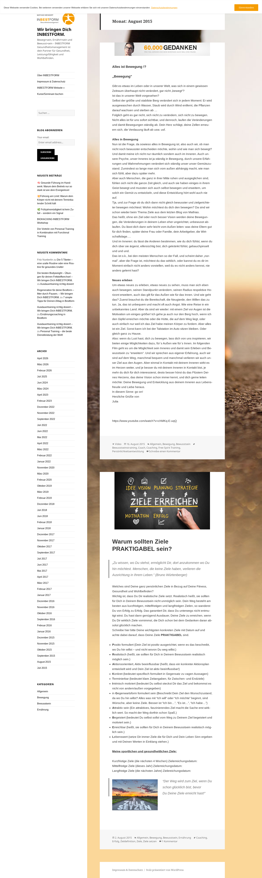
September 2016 (46, 619)
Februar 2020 (44, 479)
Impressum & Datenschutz (51, 81)
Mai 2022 (42, 437)
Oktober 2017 (44, 546)
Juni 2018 (42, 516)
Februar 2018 (44, 522)
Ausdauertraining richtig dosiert (57, 284)
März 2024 (43, 388)
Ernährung (43, 709)
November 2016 (45, 607)
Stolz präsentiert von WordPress (165, 870)
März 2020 (43, 473)
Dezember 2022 (45, 407)
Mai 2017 (42, 571)
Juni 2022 (42, 431)
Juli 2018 (42, 510)
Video (118, 444)
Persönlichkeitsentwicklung (128, 451)
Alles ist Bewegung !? (129, 67)
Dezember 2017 (45, 534)
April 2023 (42, 394)
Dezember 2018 (45, 504)
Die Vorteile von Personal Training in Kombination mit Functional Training (55, 232)
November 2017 (45, 540)
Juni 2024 (42, 382)
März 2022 (43, 449)
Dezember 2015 (45, 637)
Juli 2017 (42, 558)
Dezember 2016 (45, 601)
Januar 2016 (44, 631)
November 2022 (45, 413)
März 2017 (43, 583)
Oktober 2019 (44, 486)
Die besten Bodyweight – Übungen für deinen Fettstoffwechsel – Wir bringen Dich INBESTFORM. (55, 277)
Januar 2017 (44, 595)
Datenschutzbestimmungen (164, 7)
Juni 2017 (42, 564)
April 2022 (42, 443)
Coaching (151, 447)
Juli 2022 (42, 425)
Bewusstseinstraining (124, 447)
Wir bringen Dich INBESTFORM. (54, 32)
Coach (141, 447)
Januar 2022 (44, 461)
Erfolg (115, 841)
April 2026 (42, 358)
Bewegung (43, 697)
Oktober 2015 (44, 649)
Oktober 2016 (44, 613)
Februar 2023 (44, 401)
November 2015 (45, 643)
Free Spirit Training (169, 447)
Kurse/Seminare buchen (50, 94)
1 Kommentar (170, 841)
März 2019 (43, 492)
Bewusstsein (44, 703)
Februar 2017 (44, 589)
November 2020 (45, 467)
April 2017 (42, 577)
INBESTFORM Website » (51, 87)
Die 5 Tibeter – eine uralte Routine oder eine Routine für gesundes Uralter (55, 263)
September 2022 (46, 419)
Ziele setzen (150, 841)
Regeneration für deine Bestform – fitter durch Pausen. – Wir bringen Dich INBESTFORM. (55, 294)
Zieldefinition (127, 841)
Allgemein (42, 691)
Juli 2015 (42, 668)
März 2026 (43, 364)
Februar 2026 (44, 370)
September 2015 (46, 655)
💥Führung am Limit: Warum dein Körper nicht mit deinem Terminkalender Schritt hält (55, 200)
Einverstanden (246, 7)
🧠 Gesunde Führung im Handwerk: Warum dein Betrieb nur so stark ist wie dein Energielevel (54, 186)
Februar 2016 (44, 625)
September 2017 (46, 552)
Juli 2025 (42, 376)
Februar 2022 (44, 455)
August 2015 (44, 662)
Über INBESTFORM (48, 75)
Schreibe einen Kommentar (164, 451)
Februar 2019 (44, 498)
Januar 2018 (44, 528)
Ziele (139, 841)
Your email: (43, 137)
